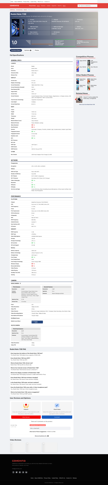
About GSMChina (18, 1)
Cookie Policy (33, 1)
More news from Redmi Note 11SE (87, 104)
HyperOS (54, 5)
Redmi (33, 66)
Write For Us (40, 1)
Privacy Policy (26, 1)
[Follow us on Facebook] (13, 472)
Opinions (27, 50)
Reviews (43, 5)
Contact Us (47, 1)
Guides (48, 5)
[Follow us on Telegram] (23, 472)
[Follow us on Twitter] (16, 472)
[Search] (79, 5)
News (38, 5)
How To (59, 5)
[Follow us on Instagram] (20, 472)
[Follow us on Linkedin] (26, 472)
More (64, 5)
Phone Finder (32, 5)
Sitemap (75, 478)
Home (12, 1)
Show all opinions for (41, 436)
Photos (37, 50)
